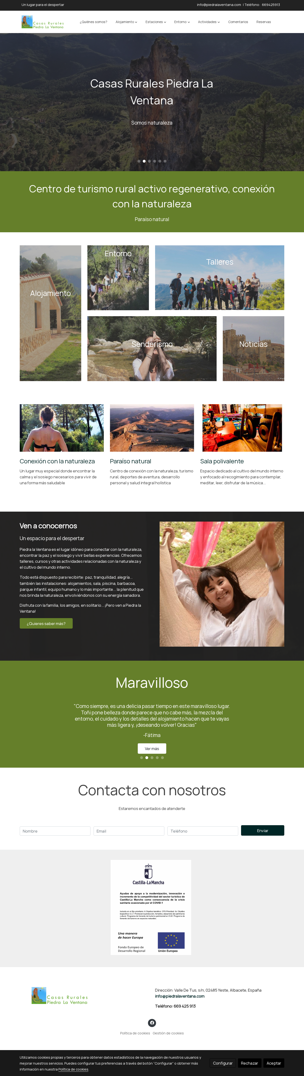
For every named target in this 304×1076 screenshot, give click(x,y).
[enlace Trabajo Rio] (152, 348)
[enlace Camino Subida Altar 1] (118, 277)
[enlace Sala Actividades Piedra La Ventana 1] (242, 427)
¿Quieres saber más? (46, 623)
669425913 (271, 4)
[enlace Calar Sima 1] (152, 427)
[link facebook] (152, 1022)
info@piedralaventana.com (218, 4)
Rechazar (249, 1063)
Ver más (152, 739)
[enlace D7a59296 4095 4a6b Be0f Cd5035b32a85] (220, 277)
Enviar (262, 830)
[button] (126, 21)
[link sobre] (84, 995)
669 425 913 (185, 1006)
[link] (43, 21)
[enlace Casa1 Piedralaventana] (50, 312)
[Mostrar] (151, 907)
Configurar (223, 1063)
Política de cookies (135, 1033)
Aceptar (274, 1063)
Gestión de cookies (168, 1033)
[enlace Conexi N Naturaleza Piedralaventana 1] (62, 427)
